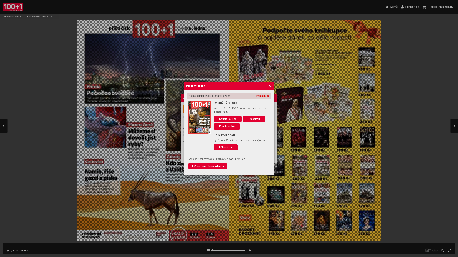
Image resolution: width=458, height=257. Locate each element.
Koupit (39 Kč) (227, 118)
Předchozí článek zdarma (208, 166)
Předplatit (254, 118)
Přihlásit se (262, 95)
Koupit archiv (227, 126)
